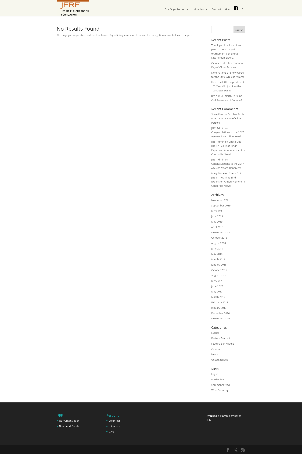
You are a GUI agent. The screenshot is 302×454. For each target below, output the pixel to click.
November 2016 (220, 318)
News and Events (69, 426)
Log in (214, 374)
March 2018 (218, 259)
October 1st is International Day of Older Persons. (227, 118)
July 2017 (216, 281)
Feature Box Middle (222, 343)
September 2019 (221, 205)
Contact (216, 9)
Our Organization (175, 9)
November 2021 (220, 200)
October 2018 (219, 237)
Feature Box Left (220, 338)
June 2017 (217, 286)
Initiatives (198, 9)
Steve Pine (217, 114)
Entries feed (218, 379)
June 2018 (217, 248)
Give (227, 9)
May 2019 (216, 221)
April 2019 (217, 227)
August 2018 (218, 243)
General (216, 349)
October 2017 (219, 270)
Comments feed (220, 385)
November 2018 (220, 232)
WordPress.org (219, 390)
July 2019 (216, 211)
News (214, 354)
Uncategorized (219, 359)
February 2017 (219, 302)
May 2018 (216, 254)
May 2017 (216, 291)
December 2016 (220, 313)
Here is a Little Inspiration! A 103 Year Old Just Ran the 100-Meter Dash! (228, 86)
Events (215, 332)
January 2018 (218, 264)
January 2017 (218, 307)
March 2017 (218, 297)
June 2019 (217, 216)
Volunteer (114, 420)
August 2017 (218, 275)
